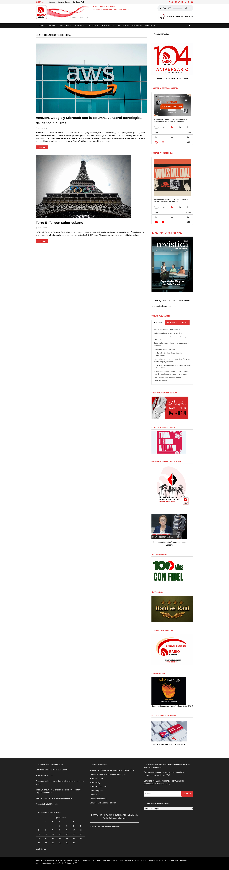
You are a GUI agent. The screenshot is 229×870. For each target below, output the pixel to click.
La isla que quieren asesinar (164, 349)
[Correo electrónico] (191, 2)
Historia (135, 25)
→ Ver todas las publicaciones (164, 306)
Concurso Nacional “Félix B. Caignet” (51, 770)
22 (60, 839)
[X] (176, 2)
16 (67, 834)
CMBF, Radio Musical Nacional (103, 803)
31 (74, 843)
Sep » (43, 849)
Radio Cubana (65, 863)
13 (46, 834)
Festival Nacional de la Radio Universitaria (54, 798)
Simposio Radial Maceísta (47, 804)
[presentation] (158, 322)
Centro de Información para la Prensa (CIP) (108, 774)
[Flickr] (182, 2)
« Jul (38, 849)
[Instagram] (179, 2)
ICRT (75, 863)
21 (53, 839)
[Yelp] (185, 2)
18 (81, 834)
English (165, 34)
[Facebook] (169, 2)
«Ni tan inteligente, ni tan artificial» (167, 329)
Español (157, 34)
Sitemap (52, 2)
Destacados (64, 25)
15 (60, 834)
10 (74, 830)
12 (39, 834)
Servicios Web (78, 2)
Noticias (78, 25)
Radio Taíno (95, 795)
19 (39, 839)
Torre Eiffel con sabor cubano (59, 223)
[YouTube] (172, 2)
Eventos (148, 25)
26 (39, 843)
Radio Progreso (96, 791)
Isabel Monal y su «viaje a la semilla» (168, 333)
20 (46, 839)
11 (81, 830)
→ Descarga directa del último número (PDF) (170, 300)
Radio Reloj (95, 783)
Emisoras (51, 25)
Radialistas (107, 25)
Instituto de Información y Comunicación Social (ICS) (112, 770)
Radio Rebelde (96, 778)
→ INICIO (41, 25)
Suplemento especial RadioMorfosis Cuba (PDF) (172, 706)
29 (60, 843)
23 (67, 839)
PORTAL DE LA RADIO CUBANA (104, 6)
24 (74, 839)
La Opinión (92, 25)
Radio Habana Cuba (98, 787)
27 (46, 843)
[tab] (158, 322)
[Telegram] (188, 2)
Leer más (43, 147)
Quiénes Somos (63, 2)
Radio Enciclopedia (98, 799)
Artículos (122, 25)
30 (67, 843)
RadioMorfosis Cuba (44, 775)
